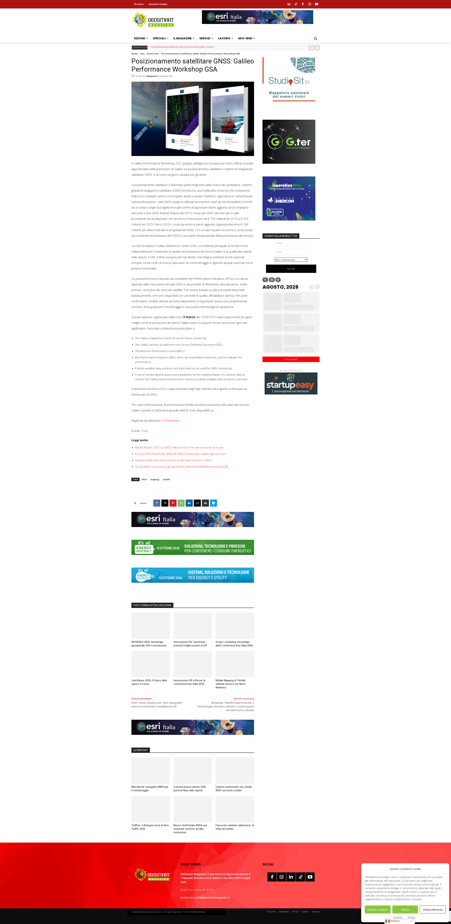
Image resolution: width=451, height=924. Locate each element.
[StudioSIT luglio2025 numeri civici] (288, 104)
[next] (317, 48)
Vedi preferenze (433, 909)
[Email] (197, 503)
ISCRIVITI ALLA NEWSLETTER (281, 236)
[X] (164, 503)
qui (212, 410)
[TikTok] (300, 877)
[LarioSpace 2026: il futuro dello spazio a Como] (150, 664)
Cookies (397, 917)
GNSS (144, 479)
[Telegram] (213, 503)
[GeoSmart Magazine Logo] (151, 874)
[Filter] (272, 279)
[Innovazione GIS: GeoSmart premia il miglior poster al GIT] (193, 626)
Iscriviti (291, 268)
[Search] (265, 279)
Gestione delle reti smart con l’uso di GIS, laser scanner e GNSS (173, 460)
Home (134, 53)
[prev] (311, 48)
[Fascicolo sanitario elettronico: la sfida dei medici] (235, 809)
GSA (144, 431)
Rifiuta (405, 909)
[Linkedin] (289, 4)
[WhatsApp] (181, 503)
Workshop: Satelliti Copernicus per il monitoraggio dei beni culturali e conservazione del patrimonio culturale (225, 706)
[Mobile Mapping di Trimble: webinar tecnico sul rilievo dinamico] (235, 664)
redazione (151, 76)
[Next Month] (317, 287)
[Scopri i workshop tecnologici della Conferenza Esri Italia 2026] (235, 626)
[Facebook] (303, 4)
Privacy (411, 917)
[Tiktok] (296, 4)
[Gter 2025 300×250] (288, 166)
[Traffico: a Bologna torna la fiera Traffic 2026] (150, 809)
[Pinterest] (173, 503)
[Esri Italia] (257, 26)
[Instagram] (310, 4)
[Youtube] (317, 4)
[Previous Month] (312, 287)
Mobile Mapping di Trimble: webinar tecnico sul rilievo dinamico (231, 684)
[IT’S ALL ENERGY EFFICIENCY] (192, 557)
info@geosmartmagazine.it (213, 897)
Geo (142, 53)
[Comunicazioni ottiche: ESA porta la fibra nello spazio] (193, 770)
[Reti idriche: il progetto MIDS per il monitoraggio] (150, 770)
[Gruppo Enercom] (288, 223)
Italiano (395, 920)
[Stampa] (205, 503)
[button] (315, 38)
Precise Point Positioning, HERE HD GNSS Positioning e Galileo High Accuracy (180, 453)
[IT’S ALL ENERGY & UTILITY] (192, 585)
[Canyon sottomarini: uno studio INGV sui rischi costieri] (235, 770)
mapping (154, 479)
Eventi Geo (153, 53)
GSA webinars (171, 420)
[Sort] (278, 279)
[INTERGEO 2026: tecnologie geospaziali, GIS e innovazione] (150, 626)
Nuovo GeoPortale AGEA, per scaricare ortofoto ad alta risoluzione (190, 829)
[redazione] (133, 76)
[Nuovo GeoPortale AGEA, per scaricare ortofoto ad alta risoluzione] (193, 809)
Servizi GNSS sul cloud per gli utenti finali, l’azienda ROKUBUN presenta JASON (181, 466)
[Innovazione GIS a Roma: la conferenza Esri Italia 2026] (193, 664)
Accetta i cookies (377, 909)
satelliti (166, 479)
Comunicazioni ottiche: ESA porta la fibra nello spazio (181, 46)
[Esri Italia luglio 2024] (192, 529)
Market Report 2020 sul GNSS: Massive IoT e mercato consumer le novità (179, 447)
